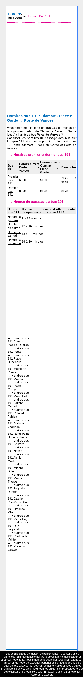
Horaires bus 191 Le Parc (18, 442)
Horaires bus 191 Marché (18, 377)
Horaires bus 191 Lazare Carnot (18, 403)
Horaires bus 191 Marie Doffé (18, 394)
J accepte (47, 674)
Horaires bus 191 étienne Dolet (18, 468)
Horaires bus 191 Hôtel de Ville (18, 509)
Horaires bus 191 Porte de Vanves (18, 546)
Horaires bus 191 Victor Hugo (18, 517)
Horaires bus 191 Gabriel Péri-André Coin (18, 498)
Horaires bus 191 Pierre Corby (18, 386)
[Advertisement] (41, 69)
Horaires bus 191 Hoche (18, 449)
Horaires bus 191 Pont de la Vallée (18, 536)
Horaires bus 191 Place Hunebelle (18, 358)
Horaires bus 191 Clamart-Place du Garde (18, 341)
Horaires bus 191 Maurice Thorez (18, 478)
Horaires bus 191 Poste (18, 350)
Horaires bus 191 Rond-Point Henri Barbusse (18, 433)
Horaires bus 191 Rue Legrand (18, 526)
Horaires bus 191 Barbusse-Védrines (18, 423)
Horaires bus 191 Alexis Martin (18, 457)
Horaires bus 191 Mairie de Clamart (18, 369)
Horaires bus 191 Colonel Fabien (18, 413)
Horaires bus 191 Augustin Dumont (18, 488)
